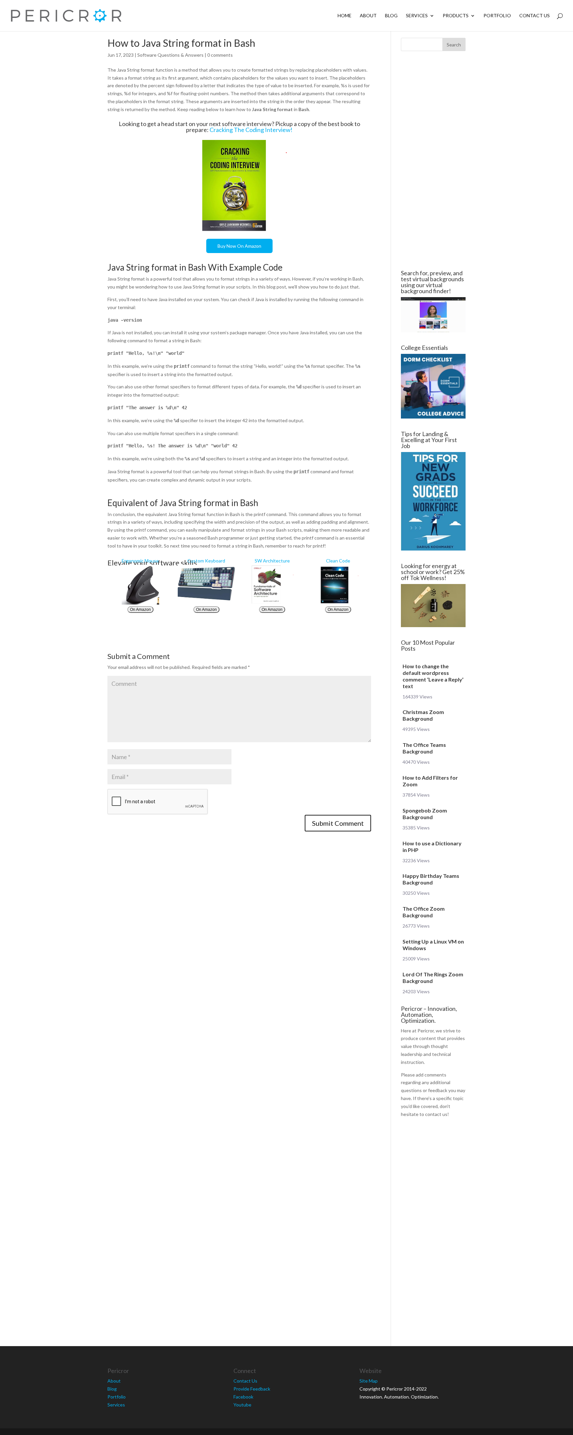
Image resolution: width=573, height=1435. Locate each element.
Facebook (243, 1397)
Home (344, 15)
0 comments (220, 55)
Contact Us (534, 15)
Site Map (368, 1381)
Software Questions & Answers (170, 55)
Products (456, 15)
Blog (391, 15)
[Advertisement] (67, 160)
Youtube (242, 1404)
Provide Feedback (251, 1389)
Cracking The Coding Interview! (251, 129)
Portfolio (497, 15)
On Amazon (140, 609)
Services (417, 15)
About (368, 15)
